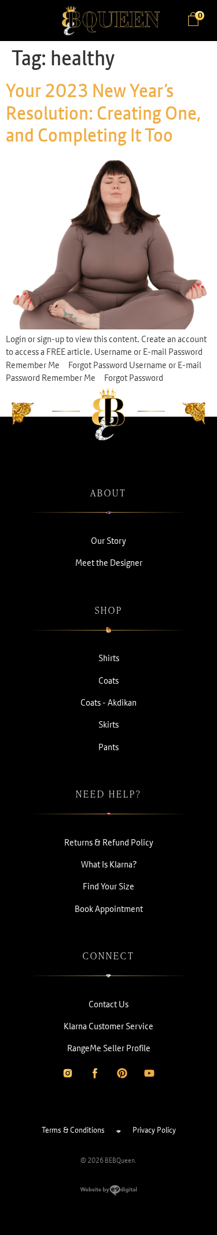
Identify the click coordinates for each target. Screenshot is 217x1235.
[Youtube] (149, 1073)
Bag (199, 16)
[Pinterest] (122, 1073)
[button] (23, 21)
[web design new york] (108, 1193)
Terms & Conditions (73, 1130)
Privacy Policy (154, 1130)
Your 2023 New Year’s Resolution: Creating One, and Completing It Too (103, 112)
